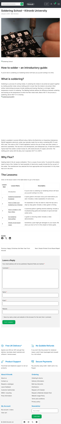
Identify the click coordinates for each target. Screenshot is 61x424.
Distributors (35, 387)
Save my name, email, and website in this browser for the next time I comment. (27, 317)
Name (4, 292)
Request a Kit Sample (38, 390)
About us (4, 378)
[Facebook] (2, 238)
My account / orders (7, 410)
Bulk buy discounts (37, 384)
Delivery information (38, 381)
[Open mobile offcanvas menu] (59, 4)
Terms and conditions (38, 398)
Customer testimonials (8, 390)
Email (4, 300)
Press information (6, 396)
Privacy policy (36, 401)
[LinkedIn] (10, 238)
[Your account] (51, 4)
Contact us (4, 381)
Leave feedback (6, 387)
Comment (5, 268)
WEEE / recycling (6, 393)
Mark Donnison (15, 13)
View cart (4, 412)
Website (4, 309)
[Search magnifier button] (21, 4)
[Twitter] (6, 238)
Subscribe (37, 416)
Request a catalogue (7, 384)
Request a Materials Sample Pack (42, 393)
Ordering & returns (37, 378)
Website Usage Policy (38, 396)
